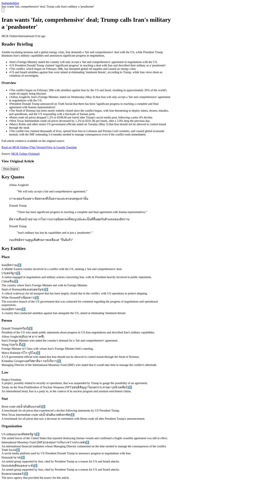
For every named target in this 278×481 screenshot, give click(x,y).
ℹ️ (19, 265)
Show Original (10, 168)
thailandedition (10, 3)
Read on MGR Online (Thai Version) (24, 147)
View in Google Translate (61, 147)
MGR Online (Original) (25, 153)
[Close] (3, 10)
